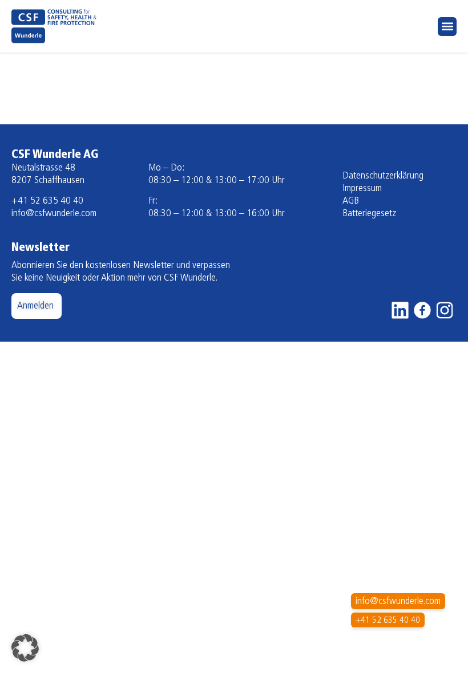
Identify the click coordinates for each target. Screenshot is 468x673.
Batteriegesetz (369, 214)
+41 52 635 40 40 (47, 201)
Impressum (362, 189)
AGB (350, 201)
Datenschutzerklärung (382, 176)
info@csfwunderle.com (53, 214)
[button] (447, 26)
